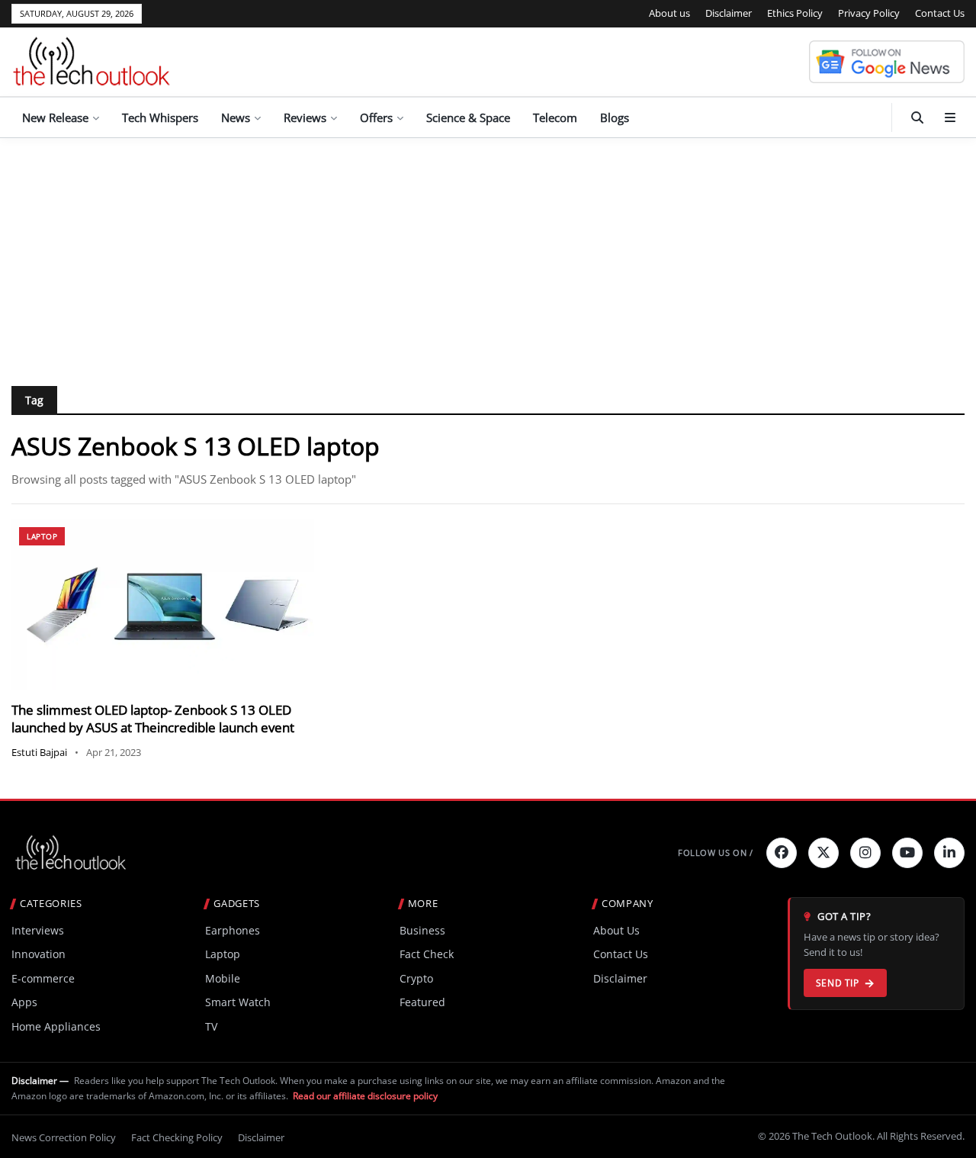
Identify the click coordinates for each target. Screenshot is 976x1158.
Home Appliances (56, 1026)
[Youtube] (907, 853)
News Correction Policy (63, 1137)
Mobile (222, 978)
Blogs (614, 117)
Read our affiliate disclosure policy (365, 1095)
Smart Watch (238, 1002)
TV (211, 1026)
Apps (24, 1002)
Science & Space (468, 117)
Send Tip (837, 982)
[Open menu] (950, 117)
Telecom (555, 117)
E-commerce (43, 978)
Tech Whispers (160, 117)
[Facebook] (781, 853)
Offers (376, 117)
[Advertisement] (488, 252)
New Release (55, 117)
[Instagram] (865, 853)
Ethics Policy (795, 13)
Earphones (232, 930)
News (235, 117)
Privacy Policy (869, 13)
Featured (422, 1002)
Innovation (38, 954)
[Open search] (917, 117)
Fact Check (427, 954)
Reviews (305, 117)
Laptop (42, 536)
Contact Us (940, 13)
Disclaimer (728, 13)
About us (669, 13)
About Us (616, 930)
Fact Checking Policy (177, 1137)
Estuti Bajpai (39, 752)
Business (422, 930)
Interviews (37, 930)
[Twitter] (823, 853)
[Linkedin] (949, 853)
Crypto (416, 978)
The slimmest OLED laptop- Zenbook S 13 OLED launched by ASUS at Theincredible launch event (152, 719)
